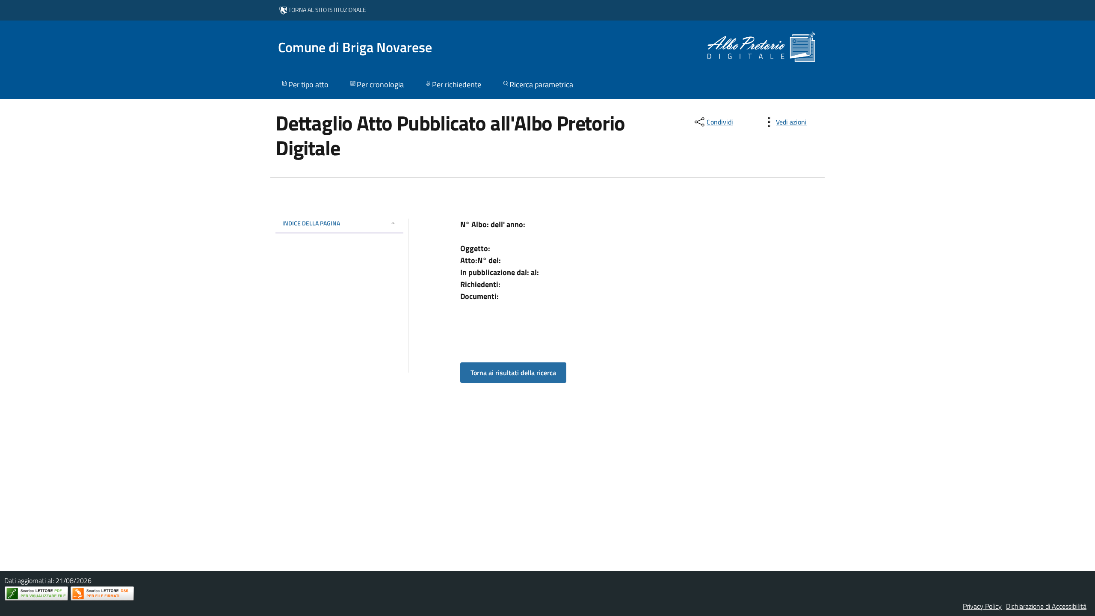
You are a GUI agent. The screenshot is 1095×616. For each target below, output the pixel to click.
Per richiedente (456, 84)
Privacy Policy (982, 606)
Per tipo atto (308, 84)
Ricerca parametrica (541, 84)
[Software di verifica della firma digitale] (102, 593)
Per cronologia (380, 84)
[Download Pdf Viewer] (36, 593)
